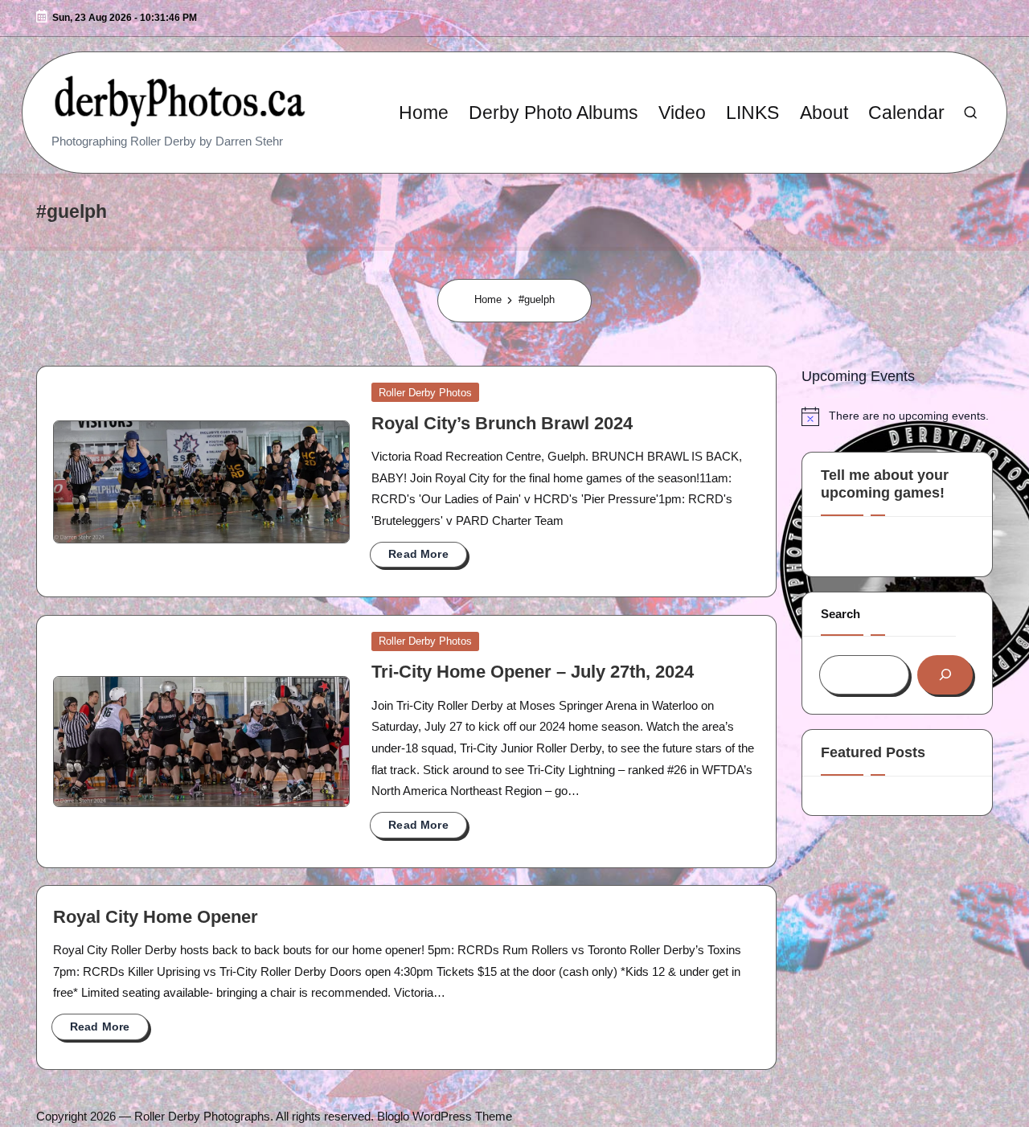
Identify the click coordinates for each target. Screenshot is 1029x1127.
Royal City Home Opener (155, 917)
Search (840, 614)
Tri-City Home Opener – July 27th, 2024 (532, 672)
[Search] (945, 674)
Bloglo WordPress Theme (444, 1116)
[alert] (897, 416)
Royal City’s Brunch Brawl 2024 (502, 423)
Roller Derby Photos (425, 393)
